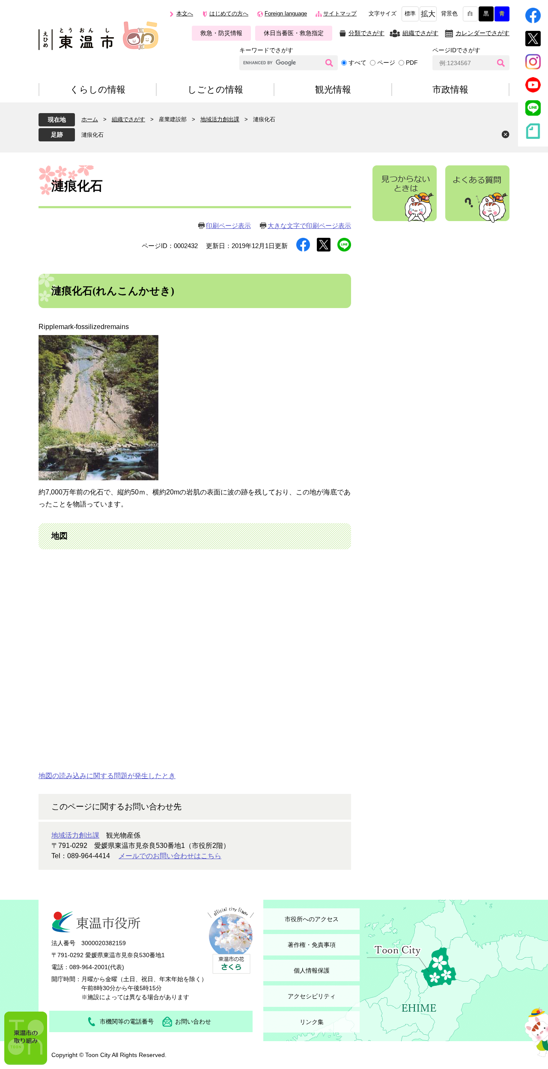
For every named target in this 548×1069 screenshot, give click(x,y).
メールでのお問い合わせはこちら (170, 855)
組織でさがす (420, 33)
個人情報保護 (312, 970)
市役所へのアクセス (312, 919)
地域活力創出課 (219, 119)
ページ (386, 62)
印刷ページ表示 (228, 225)
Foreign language (286, 14)
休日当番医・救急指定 (294, 33)
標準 (410, 14)
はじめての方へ (228, 14)
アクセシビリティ (312, 996)
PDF (412, 62)
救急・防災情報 (221, 33)
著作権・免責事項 (312, 944)
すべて (357, 62)
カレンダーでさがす (482, 33)
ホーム (89, 119)
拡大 (428, 14)
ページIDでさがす (456, 50)
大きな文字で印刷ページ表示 (309, 225)
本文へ (184, 14)
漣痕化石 (92, 135)
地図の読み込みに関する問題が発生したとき (107, 775)
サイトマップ (340, 14)
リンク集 (312, 1021)
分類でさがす (366, 33)
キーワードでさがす (266, 50)
